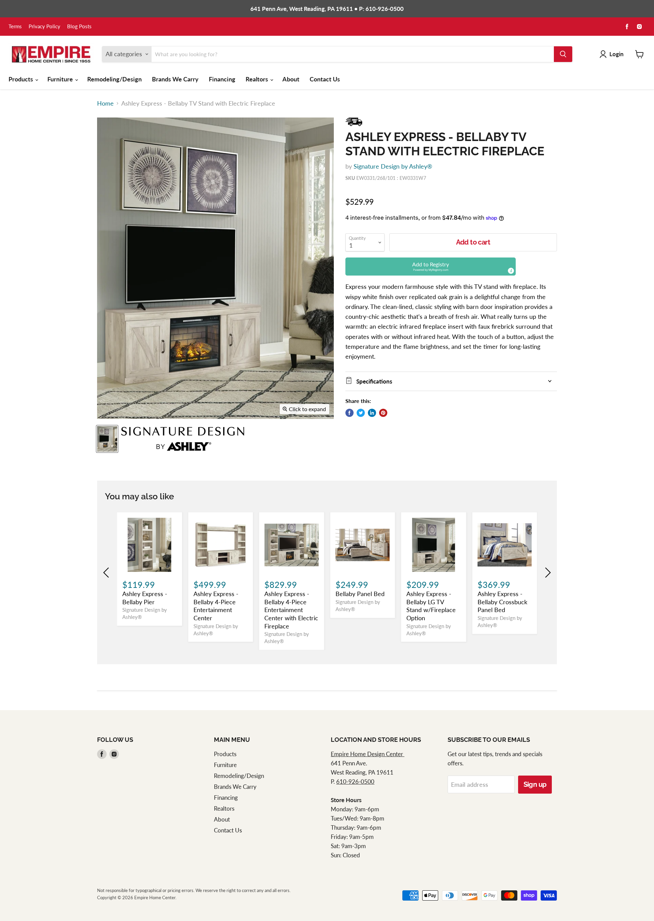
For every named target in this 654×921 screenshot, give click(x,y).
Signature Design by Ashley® (393, 166)
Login (616, 54)
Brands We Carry (175, 79)
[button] (430, 266)
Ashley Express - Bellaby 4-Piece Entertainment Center (215, 606)
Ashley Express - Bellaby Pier (144, 598)
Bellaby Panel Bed (360, 593)
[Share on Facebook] (349, 413)
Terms (15, 26)
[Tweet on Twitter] (361, 413)
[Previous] (107, 572)
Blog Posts (79, 26)
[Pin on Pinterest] (383, 413)
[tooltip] (511, 271)
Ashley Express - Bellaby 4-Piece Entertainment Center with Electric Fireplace (291, 610)
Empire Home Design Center (367, 754)
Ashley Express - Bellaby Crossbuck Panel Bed (502, 601)
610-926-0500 (355, 781)
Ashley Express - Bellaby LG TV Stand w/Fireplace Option (431, 606)
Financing (222, 79)
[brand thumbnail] (183, 438)
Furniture (60, 79)
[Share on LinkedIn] (372, 413)
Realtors (257, 79)
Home (105, 103)
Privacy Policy (44, 26)
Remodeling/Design (114, 79)
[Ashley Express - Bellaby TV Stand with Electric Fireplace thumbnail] (107, 438)
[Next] (547, 572)
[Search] (563, 54)
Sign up (535, 784)
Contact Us (325, 79)
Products (21, 79)
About (290, 79)
